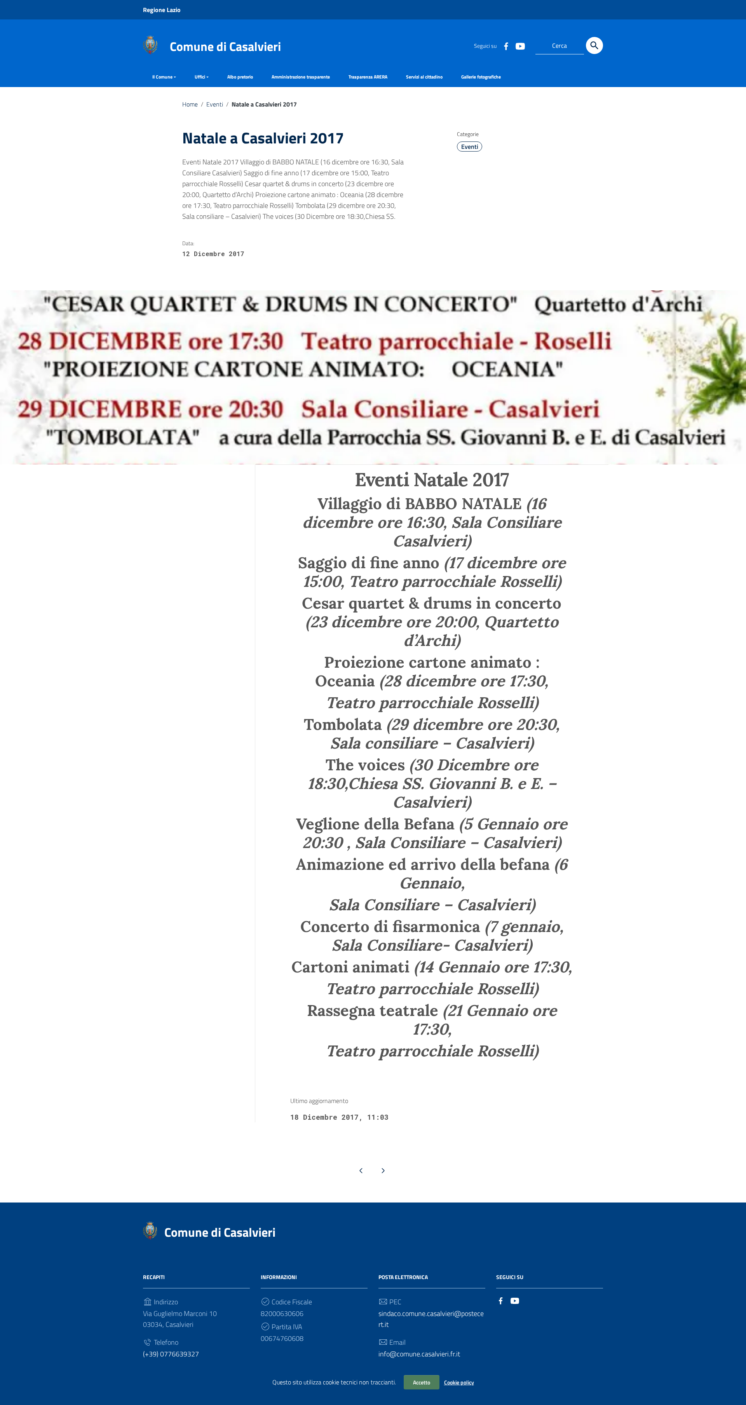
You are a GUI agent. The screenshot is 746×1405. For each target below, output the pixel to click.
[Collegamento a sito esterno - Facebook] (506, 45)
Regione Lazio (162, 9)
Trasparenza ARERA (368, 76)
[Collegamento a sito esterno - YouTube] (520, 45)
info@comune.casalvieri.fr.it (419, 1354)
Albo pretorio (240, 76)
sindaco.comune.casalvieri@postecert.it (431, 1319)
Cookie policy (459, 1382)
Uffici (200, 76)
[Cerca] (594, 45)
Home (190, 104)
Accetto (421, 1382)
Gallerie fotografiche (481, 76)
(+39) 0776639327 (171, 1354)
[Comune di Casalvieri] (150, 44)
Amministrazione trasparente (301, 76)
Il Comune (162, 76)
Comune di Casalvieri (225, 46)
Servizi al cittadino (424, 76)
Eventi (214, 104)
